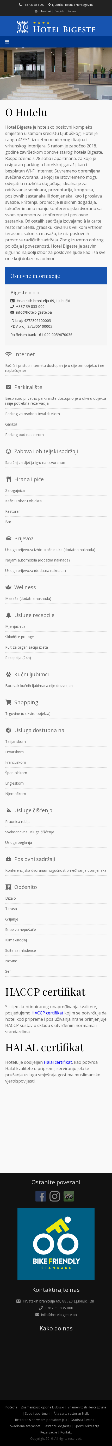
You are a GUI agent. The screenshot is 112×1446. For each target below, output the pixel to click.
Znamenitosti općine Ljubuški (42, 1407)
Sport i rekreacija (86, 1426)
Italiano (72, 11)
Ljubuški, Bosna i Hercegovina (72, 5)
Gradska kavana (82, 1420)
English (59, 11)
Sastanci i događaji (57, 1426)
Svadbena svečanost (25, 1426)
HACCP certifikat (47, 1013)
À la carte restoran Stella (72, 1413)
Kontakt (66, 1432)
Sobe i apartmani (37, 1413)
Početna (11, 1407)
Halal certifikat (58, 1062)
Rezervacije (48, 1432)
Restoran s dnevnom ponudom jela (41, 1420)
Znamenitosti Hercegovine (87, 1407)
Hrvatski (45, 11)
